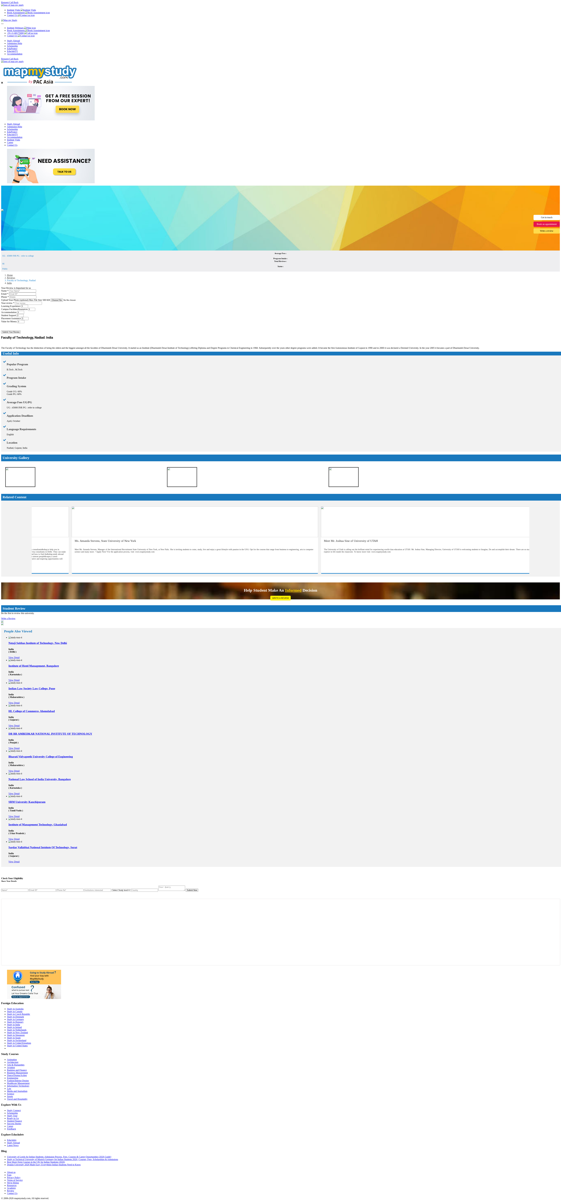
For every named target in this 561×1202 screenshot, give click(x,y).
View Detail (14, 657)
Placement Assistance (11, 318)
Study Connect (14, 1110)
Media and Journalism (17, 1091)
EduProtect (12, 48)
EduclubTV (12, 51)
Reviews (11, 278)
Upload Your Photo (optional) (25, 300)
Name (4, 291)
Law (9, 1088)
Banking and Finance (17, 1070)
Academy (11, 1188)
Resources (12, 1185)
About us (11, 1172)
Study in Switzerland (16, 1040)
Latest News (13, 1145)
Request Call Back (9, 2)
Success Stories (14, 1123)
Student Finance (14, 1121)
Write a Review (280, 598)
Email (4, 294)
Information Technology (18, 1086)
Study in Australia (15, 1009)
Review (10, 1190)
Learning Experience (10, 306)
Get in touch (546, 217)
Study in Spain (14, 1038)
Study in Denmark (15, 1017)
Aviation (11, 1067)
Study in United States (17, 1045)
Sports (10, 1096)
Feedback (11, 1129)
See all (10, 1167)
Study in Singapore (16, 1035)
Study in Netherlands (16, 1030)
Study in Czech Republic (18, 1014)
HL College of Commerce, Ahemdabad (31, 711)
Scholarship (12, 46)
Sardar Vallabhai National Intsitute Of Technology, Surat (42, 847)
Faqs (9, 1175)
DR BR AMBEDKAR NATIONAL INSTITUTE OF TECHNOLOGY (50, 733)
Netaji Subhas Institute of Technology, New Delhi (37, 643)
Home (10, 275)
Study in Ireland (14, 1027)
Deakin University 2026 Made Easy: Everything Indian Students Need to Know (44, 1164)
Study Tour (12, 1115)
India (9, 283)
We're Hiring (13, 1183)
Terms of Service (15, 1180)
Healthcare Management (18, 1083)
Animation (12, 1059)
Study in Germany (15, 1019)
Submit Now (192, 890)
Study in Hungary (15, 1022)
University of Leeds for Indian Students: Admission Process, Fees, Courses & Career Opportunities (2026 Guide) (59, 1157)
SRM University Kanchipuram (26, 801)
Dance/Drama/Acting (17, 1075)
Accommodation (14, 54)
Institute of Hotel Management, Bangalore (33, 665)
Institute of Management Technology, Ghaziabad (37, 824)
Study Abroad (13, 40)
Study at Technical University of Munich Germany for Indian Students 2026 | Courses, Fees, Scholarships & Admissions (62, 1159)
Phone (5, 297)
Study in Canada (14, 1011)
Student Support (8, 315)
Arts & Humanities (15, 1065)
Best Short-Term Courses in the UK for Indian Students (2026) (36, 1162)
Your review (7, 303)
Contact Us (12, 145)
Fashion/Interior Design (18, 1080)
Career (10, 142)
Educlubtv (12, 1140)
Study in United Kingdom (19, 1043)
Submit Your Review (10, 332)
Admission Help (14, 43)
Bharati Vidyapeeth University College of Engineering (40, 756)
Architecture (12, 1062)
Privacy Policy (13, 1177)
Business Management (17, 1072)
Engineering (12, 1078)
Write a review (546, 231)
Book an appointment (547, 224)
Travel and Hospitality (17, 1099)
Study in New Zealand (17, 1032)
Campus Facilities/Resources (14, 309)
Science (10, 1094)
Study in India (13, 1024)
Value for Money (9, 321)
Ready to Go (13, 1118)
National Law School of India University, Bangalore (39, 779)
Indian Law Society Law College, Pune (31, 688)
